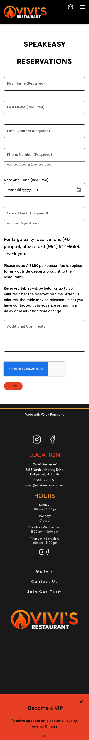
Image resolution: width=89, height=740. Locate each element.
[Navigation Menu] (82, 7)
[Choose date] (78, 189)
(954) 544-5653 (44, 480)
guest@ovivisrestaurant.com (44, 485)
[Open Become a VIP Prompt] (44, 736)
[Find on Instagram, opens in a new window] (37, 441)
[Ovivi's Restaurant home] (25, 12)
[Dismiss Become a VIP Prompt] (81, 702)
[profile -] (70, 7)
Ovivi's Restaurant (44, 619)
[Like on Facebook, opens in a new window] (52, 441)
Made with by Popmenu (34, 414)
